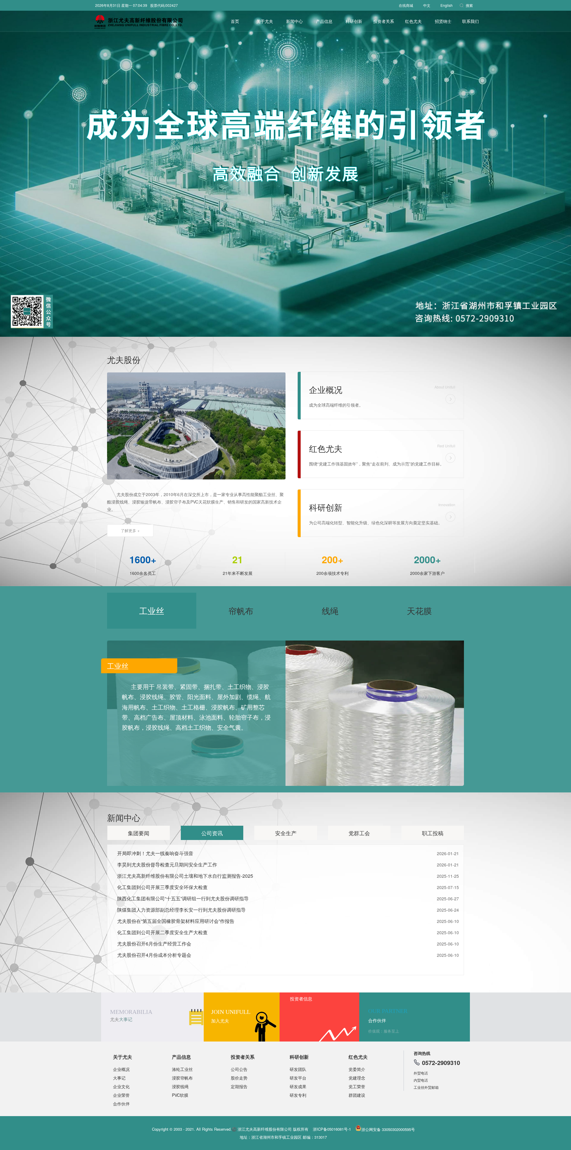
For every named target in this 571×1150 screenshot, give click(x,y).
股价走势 (239, 1078)
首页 (235, 21)
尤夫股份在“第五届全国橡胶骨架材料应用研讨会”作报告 (175, 921)
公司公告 (239, 1069)
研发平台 (298, 1078)
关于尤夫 (264, 21)
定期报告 (239, 1086)
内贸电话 (421, 1080)
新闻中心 (294, 21)
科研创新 (354, 21)
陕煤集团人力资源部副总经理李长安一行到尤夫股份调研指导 (181, 909)
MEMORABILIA (131, 1015)
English (446, 5)
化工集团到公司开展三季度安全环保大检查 (162, 887)
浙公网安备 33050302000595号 (388, 1129)
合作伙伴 (121, 1104)
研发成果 (298, 1086)
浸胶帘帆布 (182, 1078)
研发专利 (298, 1095)
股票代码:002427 (164, 5)
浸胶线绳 (180, 1086)
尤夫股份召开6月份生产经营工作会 (154, 943)
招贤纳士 (443, 21)
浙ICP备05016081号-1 (332, 1129)
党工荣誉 (357, 1086)
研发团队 (298, 1069)
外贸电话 (421, 1072)
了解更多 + (130, 530)
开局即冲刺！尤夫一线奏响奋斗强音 (155, 853)
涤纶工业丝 (182, 1069)
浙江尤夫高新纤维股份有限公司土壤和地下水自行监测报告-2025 (185, 875)
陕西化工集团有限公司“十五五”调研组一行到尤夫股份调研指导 (183, 898)
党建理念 (357, 1078)
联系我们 (470, 21)
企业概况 (121, 1069)
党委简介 (357, 1069)
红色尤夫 (413, 21)
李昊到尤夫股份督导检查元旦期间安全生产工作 (167, 864)
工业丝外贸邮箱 (426, 1087)
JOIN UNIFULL (230, 1016)
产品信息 (324, 21)
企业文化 (121, 1086)
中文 (426, 5)
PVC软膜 (180, 1095)
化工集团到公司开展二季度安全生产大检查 (162, 932)
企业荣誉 (121, 1095)
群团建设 (357, 1095)
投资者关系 (243, 1056)
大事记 (119, 1078)
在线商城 (406, 5)
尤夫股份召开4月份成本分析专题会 (154, 954)
